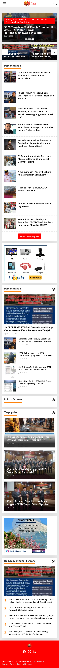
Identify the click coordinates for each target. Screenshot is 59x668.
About (8, 19)
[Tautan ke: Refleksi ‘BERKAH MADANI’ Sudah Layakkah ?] (10, 207)
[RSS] (35, 651)
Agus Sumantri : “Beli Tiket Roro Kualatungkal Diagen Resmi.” (34, 173)
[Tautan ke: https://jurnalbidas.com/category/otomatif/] (53, 413)
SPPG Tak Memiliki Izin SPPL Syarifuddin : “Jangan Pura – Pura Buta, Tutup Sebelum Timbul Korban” (36, 354)
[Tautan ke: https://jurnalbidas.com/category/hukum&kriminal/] (53, 561)
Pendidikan (25, 22)
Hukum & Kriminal (27, 19)
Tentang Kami (8, 664)
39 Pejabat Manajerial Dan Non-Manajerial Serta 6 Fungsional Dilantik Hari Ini (34, 159)
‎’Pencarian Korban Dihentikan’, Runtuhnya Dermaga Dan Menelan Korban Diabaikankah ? (36, 127)
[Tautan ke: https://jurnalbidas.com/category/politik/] (53, 400)
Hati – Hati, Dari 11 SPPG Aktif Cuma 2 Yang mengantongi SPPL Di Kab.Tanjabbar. (35, 382)
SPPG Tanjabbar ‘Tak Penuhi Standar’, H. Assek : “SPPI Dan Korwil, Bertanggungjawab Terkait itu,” (29, 30)
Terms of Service (24, 664)
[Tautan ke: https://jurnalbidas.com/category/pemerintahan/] (53, 289)
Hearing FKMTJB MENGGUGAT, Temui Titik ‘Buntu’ (33, 189)
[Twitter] (29, 651)
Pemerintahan (12, 22)
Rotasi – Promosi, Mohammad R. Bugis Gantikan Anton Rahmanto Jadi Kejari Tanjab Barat (35, 143)
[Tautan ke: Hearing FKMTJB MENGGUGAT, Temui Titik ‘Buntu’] (10, 191)
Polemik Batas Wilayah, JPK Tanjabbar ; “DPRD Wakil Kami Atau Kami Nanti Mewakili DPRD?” (36, 222)
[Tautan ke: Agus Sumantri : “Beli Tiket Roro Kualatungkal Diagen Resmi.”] (10, 176)
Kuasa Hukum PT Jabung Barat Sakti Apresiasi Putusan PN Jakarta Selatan (43, 55)
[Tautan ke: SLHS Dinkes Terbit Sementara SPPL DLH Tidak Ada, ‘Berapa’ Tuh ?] (10, 371)
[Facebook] (24, 651)
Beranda (40, 661)
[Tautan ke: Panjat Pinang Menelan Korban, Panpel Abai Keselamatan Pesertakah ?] (10, 76)
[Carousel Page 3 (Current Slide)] (33, 39)
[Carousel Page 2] (29, 39)
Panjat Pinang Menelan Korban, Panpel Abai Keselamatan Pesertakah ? (14, 55)
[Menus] (4, 3)
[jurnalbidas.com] (30, 3)
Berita (15, 19)
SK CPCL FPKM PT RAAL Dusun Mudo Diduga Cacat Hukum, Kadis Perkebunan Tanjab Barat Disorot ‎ (29, 329)
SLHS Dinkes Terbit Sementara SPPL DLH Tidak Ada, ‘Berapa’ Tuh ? (34, 368)
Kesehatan (42, 19)
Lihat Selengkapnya (29, 236)
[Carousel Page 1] (26, 39)
